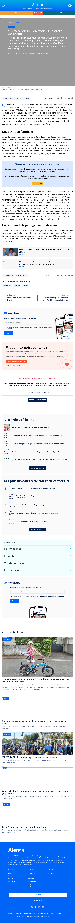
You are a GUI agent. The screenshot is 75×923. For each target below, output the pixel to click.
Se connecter (38, 900)
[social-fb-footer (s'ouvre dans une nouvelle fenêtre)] (36, 907)
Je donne (37, 13)
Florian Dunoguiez (28, 54)
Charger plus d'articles (37, 468)
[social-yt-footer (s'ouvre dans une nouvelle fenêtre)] (32, 907)
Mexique (6, 804)
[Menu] (11, 5)
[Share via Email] (69, 98)
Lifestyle (10, 876)
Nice (5, 768)
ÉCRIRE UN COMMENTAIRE (37, 400)
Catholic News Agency (22, 142)
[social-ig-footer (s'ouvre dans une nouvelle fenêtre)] (43, 907)
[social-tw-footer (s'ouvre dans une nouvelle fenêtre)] (39, 907)
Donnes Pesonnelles (33, 916)
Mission (6, 698)
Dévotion (17, 285)
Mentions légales (43, 913)
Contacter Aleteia (20, 916)
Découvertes (12, 881)
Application (31, 876)
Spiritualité (11, 879)
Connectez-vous (46, 392)
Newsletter (31, 873)
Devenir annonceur (55, 913)
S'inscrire (8, 333)
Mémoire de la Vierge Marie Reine (43, 8)
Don (29, 884)
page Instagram (26, 238)
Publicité (30, 887)
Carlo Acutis (7, 285)
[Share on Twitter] (65, 98)
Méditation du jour (15, 563)
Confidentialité (45, 916)
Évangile (9, 556)
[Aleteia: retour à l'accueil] (37, 4)
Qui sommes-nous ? (30, 913)
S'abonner (38, 895)
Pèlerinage (7, 640)
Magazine (31, 879)
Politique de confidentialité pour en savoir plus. (52, 596)
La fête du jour (12, 548)
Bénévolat (7, 734)
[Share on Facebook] (58, 98)
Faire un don (37, 183)
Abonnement (32, 881)
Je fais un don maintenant (15, 361)
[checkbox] (4, 327)
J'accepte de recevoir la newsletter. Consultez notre (29, 327)
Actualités (11, 22)
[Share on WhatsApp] (72, 98)
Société (18, 22)
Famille (25, 285)
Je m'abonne (16, 13)
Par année (51, 873)
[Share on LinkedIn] (61, 98)
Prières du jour (12, 570)
